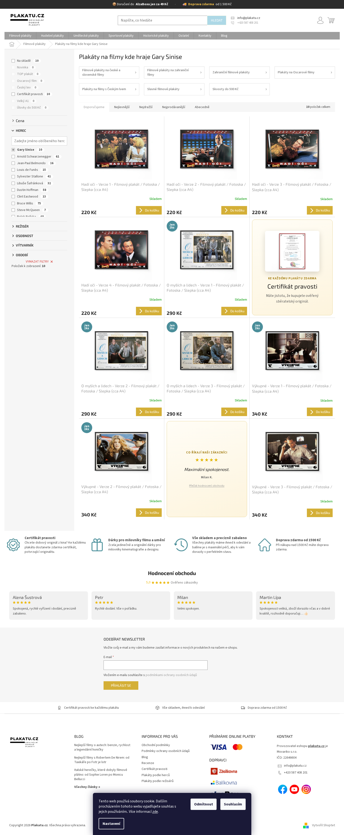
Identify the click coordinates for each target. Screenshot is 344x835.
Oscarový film (29, 81)
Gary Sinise (29, 149)
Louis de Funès (31, 169)
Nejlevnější (122, 107)
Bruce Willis (29, 203)
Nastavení (111, 823)
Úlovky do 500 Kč (31, 107)
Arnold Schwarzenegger (38, 156)
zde (155, 811)
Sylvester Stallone (34, 176)
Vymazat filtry (37, 261)
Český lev (26, 87)
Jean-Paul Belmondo (35, 163)
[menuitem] (20, 36)
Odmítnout (203, 804)
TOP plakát (27, 74)
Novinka (25, 67)
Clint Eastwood (31, 196)
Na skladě (28, 60)
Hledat (216, 20)
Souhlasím (233, 804)
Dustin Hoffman (31, 190)
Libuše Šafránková (34, 183)
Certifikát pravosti (33, 94)
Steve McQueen (31, 210)
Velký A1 (25, 101)
